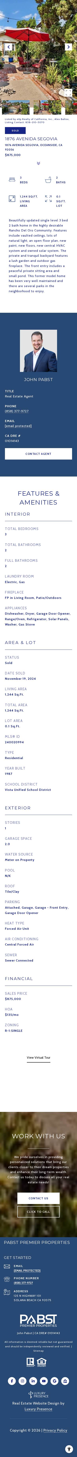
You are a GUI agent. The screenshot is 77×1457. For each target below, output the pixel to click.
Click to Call (38, 1212)
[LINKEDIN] (33, 1381)
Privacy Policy (55, 1430)
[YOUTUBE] (44, 1381)
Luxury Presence (38, 1409)
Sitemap (38, 1350)
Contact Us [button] (39, 1198)
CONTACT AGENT (38, 454)
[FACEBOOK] (12, 1381)
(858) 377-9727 (17, 411)
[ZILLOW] (65, 1381)
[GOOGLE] (54, 1381)
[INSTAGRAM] (22, 1381)
